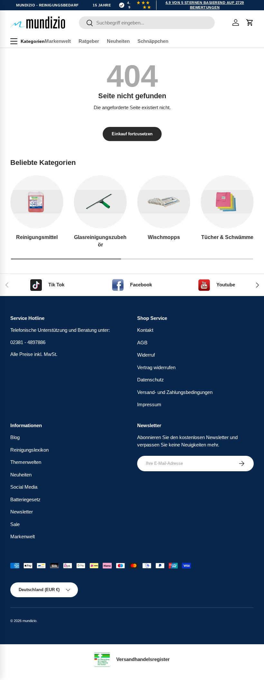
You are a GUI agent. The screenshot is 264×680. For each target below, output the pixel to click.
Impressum (149, 404)
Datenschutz (150, 379)
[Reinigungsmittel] (37, 202)
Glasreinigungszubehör (100, 240)
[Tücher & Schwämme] (227, 202)
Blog (15, 437)
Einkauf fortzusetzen (132, 133)
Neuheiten (118, 41)
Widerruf (146, 355)
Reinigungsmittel (37, 237)
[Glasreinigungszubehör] (100, 202)
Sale (15, 524)
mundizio (29, 621)
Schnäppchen (152, 41)
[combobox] (147, 22)
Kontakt (145, 330)
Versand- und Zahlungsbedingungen (174, 392)
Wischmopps (164, 237)
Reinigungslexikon (29, 450)
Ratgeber (89, 41)
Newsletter (21, 511)
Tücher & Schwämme (227, 237)
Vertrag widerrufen (156, 367)
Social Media (23, 487)
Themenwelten (25, 462)
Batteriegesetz (25, 499)
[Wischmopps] (163, 202)
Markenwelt (58, 41)
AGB (142, 342)
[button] (250, 22)
